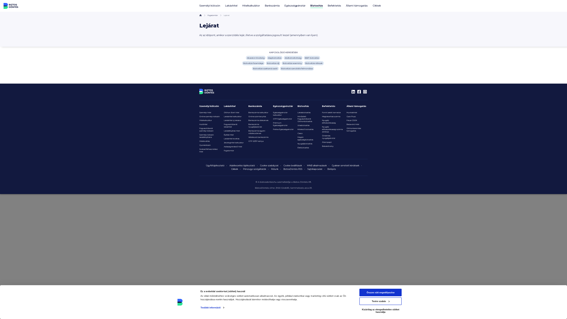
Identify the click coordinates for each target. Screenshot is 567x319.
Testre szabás (379, 301)
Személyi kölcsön (209, 106)
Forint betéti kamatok (331, 112)
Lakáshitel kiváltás (231, 138)
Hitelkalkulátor (205, 120)
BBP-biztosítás (312, 58)
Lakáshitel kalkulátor (233, 116)
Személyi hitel (205, 112)
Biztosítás (303, 106)
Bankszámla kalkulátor (258, 112)
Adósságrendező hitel (233, 146)
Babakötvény (328, 146)
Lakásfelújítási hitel (232, 131)
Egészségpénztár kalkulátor (280, 113)
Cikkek (377, 5)
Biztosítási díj (273, 63)
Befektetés (328, 106)
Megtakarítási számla (331, 116)
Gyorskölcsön (205, 145)
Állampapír (327, 142)
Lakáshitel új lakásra (232, 120)
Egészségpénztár (283, 106)
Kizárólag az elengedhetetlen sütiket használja (380, 310)
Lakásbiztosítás (304, 112)
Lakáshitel (230, 106)
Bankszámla (255, 106)
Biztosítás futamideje (253, 63)
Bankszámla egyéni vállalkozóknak (256, 132)
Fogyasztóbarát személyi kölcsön (206, 129)
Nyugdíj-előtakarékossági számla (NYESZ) (332, 129)
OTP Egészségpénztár (282, 119)
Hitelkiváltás (204, 141)
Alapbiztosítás (274, 58)
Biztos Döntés (11, 6)
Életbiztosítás (303, 148)
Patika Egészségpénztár (283, 129)
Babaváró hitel (353, 124)
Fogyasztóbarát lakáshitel (230, 125)
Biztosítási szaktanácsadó (265, 68)
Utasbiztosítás (303, 125)
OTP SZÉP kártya (256, 141)
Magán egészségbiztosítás (305, 138)
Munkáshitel (352, 112)
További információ (211, 307)
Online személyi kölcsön (209, 116)
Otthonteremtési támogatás (354, 129)
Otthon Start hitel (231, 112)
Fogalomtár (213, 15)
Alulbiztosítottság (293, 58)
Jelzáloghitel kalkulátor (234, 142)
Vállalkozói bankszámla (258, 137)
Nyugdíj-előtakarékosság (329, 121)
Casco (300, 133)
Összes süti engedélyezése (381, 292)
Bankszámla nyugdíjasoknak (255, 125)
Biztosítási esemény (292, 63)
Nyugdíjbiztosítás (305, 144)
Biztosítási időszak (314, 63)
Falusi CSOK (352, 120)
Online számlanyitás (257, 116)
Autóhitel (203, 124)
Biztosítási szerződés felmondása (297, 68)
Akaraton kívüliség (255, 58)
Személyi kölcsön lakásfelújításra (206, 136)
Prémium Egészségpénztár (280, 124)
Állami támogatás (356, 106)
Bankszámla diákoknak (258, 120)
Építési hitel (229, 135)
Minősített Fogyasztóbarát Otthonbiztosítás (305, 119)
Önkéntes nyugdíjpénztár (328, 137)
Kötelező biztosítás (305, 129)
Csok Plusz (351, 116)
